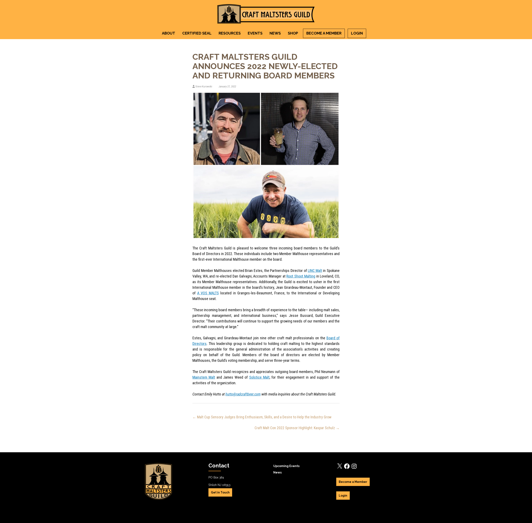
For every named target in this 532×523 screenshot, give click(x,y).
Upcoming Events (286, 466)
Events (255, 33)
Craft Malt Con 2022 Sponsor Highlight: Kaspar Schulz (297, 428)
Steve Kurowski (204, 86)
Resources (230, 33)
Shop (293, 33)
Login (357, 33)
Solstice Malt (259, 377)
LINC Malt (315, 270)
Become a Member (323, 33)
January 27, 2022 (227, 86)
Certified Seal (197, 33)
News (275, 33)
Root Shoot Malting (300, 276)
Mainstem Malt (203, 377)
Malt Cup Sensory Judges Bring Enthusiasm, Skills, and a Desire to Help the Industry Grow (261, 417)
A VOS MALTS (208, 293)
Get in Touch (220, 492)
